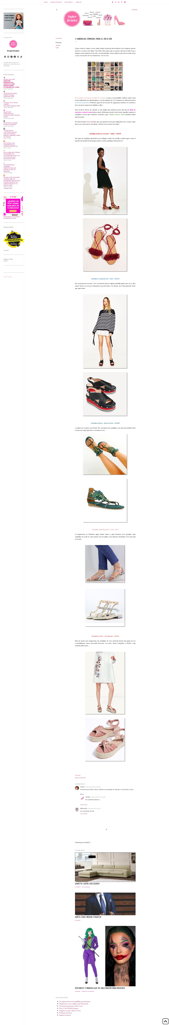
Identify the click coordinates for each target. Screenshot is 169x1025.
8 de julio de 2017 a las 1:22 (94, 808)
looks (57, 47)
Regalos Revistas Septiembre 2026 (9, 95)
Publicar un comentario (88, 991)
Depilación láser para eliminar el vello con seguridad (10, 169)
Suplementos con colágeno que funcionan (73, 1004)
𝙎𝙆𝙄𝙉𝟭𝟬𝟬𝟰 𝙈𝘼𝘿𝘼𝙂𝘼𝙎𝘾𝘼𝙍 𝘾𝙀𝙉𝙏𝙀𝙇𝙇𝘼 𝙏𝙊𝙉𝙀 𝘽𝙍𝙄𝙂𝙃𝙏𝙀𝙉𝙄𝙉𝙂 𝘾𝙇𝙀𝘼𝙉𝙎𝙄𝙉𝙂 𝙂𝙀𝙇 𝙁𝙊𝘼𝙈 (11, 84)
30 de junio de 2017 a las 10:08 (92, 787)
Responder (83, 804)
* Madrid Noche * (9, 130)
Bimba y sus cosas (9, 79)
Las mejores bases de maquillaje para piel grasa (74, 1001)
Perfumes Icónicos (65, 1013)
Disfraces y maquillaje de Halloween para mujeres (100, 988)
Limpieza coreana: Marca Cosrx (70, 1010)
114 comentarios (86, 887)
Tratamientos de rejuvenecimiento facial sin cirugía (12, 115)
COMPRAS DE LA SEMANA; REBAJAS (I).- (11, 145)
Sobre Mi (78, 2)
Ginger (82, 787)
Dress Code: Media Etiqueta (68, 1008)
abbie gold (83, 808)
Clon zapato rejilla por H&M (12, 106)
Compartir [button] (59, 38)
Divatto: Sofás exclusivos (87, 883)
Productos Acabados (10, 124)
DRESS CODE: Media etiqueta (88, 917)
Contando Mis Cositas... (11, 93)
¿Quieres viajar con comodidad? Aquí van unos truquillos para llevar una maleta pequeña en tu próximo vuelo (12, 182)
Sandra (88, 797)
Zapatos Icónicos (65, 1015)
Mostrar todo (8, 188)
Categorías (68, 2)
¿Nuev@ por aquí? (56, 2)
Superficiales (7, 112)
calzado (58, 45)
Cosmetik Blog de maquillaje (9, 165)
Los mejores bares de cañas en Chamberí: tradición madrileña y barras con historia (12, 134)
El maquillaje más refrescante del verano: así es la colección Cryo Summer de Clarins (11, 156)
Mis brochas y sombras (10, 123)
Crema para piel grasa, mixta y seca (71, 1006)
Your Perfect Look (9, 143)
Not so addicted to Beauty (12, 152)
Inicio (46, 2)
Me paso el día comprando (12, 177)
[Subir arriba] (165, 1021)
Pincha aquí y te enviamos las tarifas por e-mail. (12, 217)
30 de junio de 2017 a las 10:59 (97, 797)
